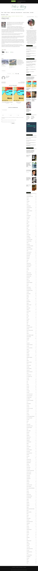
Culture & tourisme (31, 252)
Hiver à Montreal (31, 336)
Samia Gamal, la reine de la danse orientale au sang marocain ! (28, 178)
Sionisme (31, 526)
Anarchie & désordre (31, 207)
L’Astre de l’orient (31, 365)
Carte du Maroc (31, 234)
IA (31, 341)
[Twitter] (18, 2)
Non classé (31, 465)
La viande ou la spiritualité (31, 400)
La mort (31, 389)
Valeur (31, 559)
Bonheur (31, 226)
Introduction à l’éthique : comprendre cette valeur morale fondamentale (30, 78)
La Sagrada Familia (31, 397)
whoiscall (27, 71)
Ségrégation (31, 523)
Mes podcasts (3, 14)
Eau (31, 271)
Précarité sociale (31, 494)
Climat (31, 242)
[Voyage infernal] (21, 62)
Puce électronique (31, 497)
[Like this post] (14, 73)
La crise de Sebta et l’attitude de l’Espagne (28, 89)
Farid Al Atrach (31, 311)
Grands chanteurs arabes (31, 330)
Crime (31, 250)
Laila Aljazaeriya (31, 403)
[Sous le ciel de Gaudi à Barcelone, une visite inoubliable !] (34, 94)
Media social (31, 438)
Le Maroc (31, 405)
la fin (31, 381)
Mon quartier (31, 451)
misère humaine (31, 446)
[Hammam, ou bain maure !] (34, 188)
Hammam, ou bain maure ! (28, 185)
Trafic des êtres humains (31, 548)
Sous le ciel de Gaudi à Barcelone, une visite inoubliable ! (34, 99)
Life (31, 422)
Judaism (31, 360)
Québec (31, 499)
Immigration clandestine (31, 344)
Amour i (31, 204)
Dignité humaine (31, 263)
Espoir (31, 298)
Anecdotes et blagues (31, 210)
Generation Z (31, 325)
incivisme (31, 346)
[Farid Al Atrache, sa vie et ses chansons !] (34, 173)
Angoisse (31, 212)
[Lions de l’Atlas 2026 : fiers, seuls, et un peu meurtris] (28, 94)
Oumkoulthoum (31, 478)
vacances (31, 558)
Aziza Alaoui (27, 69)
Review (31, 510)
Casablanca (31, 236)
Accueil (2, 12)
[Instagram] (19, 2)
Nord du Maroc (31, 467)
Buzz (31, 228)
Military (31, 443)
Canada (31, 231)
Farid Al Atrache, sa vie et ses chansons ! (28, 171)
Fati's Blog (7, 76)
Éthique (31, 303)
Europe (31, 306)
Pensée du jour (13, 12)
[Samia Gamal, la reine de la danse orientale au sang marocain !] (34, 180)
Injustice (31, 352)
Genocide (31, 328)
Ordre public (31, 475)
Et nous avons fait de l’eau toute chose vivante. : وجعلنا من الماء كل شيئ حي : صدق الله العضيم (31, 62)
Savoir (31, 516)
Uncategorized (31, 556)
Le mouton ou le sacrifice (31, 408)
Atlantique (31, 218)
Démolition (31, 258)
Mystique (31, 464)
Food (31, 314)
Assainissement (31, 215)
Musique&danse (31, 462)
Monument (31, 456)
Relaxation (31, 505)
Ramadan (31, 502)
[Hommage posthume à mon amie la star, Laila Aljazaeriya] (28, 105)
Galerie (7, 14)
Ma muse (8, 12)
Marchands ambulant (31, 427)
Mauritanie (31, 435)
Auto (31, 220)
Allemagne (31, 201)
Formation (31, 319)
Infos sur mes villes (19, 12)
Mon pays (31, 448)
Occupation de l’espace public (31, 470)
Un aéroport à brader (4, 64)
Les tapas (31, 419)
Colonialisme (31, 244)
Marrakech (31, 432)
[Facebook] (17, 2)
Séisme (31, 524)
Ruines (31, 513)
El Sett (31, 279)
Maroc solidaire (31, 430)
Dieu (31, 261)
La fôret (31, 384)
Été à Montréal (31, 301)
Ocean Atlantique (31, 473)
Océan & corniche (31, 472)
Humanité (31, 338)
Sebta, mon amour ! (28, 49)
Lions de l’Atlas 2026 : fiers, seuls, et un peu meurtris (28, 99)
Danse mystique (31, 253)
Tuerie (31, 553)
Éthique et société (31, 304)
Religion (31, 507)
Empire (31, 285)
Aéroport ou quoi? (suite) (12, 65)
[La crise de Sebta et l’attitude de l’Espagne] (7, 94)
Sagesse (31, 515)
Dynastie (31, 269)
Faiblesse (31, 309)
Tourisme (31, 545)
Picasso (31, 489)
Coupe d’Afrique (31, 247)
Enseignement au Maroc (31, 290)
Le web (31, 411)
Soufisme (31, 532)
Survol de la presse (26, 12)
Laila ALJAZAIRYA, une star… (28, 155)
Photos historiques (31, 486)
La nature (31, 392)
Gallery (31, 320)
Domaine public (31, 266)
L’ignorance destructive (31, 371)
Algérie (31, 199)
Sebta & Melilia (31, 518)
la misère (31, 387)
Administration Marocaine (31, 196)
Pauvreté (31, 483)
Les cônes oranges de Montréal (31, 416)
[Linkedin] (20, 2)
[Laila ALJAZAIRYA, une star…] (34, 158)
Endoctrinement (31, 287)
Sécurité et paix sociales (31, 521)
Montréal (31, 454)
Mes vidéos (31, 12)
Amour (31, 202)
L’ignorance (31, 370)
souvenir (31, 534)
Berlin (31, 223)
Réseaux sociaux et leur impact (31, 508)
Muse (31, 457)
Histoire (31, 333)
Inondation (31, 354)
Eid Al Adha (31, 277)
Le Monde (31, 406)
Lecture (31, 413)
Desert (31, 260)
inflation (31, 349)
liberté (31, 421)
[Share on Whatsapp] (17, 73)
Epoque (31, 295)
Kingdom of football (31, 362)
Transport (31, 550)
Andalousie (31, 209)
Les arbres (31, 414)
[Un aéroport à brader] (5, 61)
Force (31, 317)
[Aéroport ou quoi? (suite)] (12, 62)
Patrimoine (31, 481)
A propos (5, 12)
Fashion (31, 312)
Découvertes (31, 255)
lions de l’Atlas (31, 424)
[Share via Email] (18, 73)
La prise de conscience (31, 395)
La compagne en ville (31, 376)
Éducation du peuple (31, 274)
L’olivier (31, 373)
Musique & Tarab (31, 459)
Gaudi (31, 322)
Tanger (31, 542)
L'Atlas (31, 363)
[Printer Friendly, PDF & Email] (4, 49)
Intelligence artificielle (31, 357)
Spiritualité (31, 537)
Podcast (31, 491)
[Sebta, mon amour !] (18, 94)
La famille (31, 379)
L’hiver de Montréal (31, 368)
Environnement (31, 293)
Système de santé (31, 540)
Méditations (31, 440)
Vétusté (31, 561)
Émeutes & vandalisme (31, 282)
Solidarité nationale (31, 529)
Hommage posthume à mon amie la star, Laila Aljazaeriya (28, 110)
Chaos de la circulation (31, 239)
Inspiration (31, 355)
